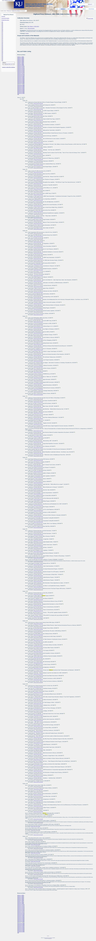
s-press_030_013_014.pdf (35, 826)
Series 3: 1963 (21, 58)
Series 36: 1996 (21, 93)
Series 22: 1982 (21, 78)
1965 (2, 26)
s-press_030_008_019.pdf (38, 510)
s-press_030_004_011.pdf (38, 200)
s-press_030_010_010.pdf (38, 619)
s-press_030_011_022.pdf (38, 679)
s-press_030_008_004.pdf (38, 468)
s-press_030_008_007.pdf (38, 477)
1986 (2, 49)
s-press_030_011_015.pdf (38, 662)
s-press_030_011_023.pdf (38, 682)
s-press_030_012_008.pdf (38, 706)
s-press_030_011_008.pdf (38, 643)
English (27, 33)
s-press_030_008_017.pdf (38, 505)
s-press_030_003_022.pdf (38, 159)
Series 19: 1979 (21, 75)
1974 (2, 36)
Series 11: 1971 (21, 67)
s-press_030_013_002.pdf (38, 789)
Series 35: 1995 (21, 92)
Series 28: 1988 (21, 84)
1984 (2, 47)
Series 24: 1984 (21, 80)
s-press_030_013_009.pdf (38, 808)
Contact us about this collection (8, 67)
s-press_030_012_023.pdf (38, 748)
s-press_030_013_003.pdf (38, 792)
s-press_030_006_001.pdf (38, 319)
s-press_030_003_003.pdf (38, 109)
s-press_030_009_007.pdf (38, 548)
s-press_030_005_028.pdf (38, 306)
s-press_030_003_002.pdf (38, 106)
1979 (2, 41)
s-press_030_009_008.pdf (38, 551)
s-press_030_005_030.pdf (38, 311)
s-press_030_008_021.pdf (38, 516)
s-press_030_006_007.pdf (38, 335)
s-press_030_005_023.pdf (38, 292)
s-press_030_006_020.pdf (38, 372)
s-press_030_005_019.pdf (38, 283)
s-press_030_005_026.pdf (38, 300)
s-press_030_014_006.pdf (38, 857)
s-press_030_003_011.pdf (38, 128)
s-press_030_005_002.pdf (38, 236)
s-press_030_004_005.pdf (38, 183)
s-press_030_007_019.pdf (38, 450)
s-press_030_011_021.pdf (38, 676)
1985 (2, 48)
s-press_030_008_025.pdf (38, 527)
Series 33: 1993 (21, 90)
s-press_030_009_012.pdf (38, 564)
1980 (2, 42)
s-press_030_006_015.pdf (38, 358)
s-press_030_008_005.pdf (38, 471)
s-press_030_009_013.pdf (38, 567)
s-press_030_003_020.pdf (38, 153)
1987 (2, 50)
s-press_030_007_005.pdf (38, 410)
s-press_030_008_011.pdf (38, 488)
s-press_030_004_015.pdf (38, 208)
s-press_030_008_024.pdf (38, 524)
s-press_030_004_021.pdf (38, 226)
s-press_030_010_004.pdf (38, 602)
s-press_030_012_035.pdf (38, 782)
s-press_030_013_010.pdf (38, 811)
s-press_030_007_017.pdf (38, 444)
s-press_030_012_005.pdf (38, 698)
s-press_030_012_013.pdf (38, 723)
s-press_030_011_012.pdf (38, 654)
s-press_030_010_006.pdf (38, 608)
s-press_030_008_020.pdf (38, 513)
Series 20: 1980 (21, 76)
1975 (2, 37)
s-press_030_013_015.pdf (35, 830)
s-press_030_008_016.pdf (38, 502)
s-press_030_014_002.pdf (35, 844)
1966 (2, 27)
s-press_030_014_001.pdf (38, 840)
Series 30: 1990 (21, 87)
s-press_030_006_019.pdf (38, 369)
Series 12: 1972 (21, 68)
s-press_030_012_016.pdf (38, 731)
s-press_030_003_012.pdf (38, 139)
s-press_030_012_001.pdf (38, 686)
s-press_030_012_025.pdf (38, 751)
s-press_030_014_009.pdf (38, 870)
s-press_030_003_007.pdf (38, 120)
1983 (2, 46)
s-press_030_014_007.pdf (35, 861)
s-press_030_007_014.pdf (38, 436)
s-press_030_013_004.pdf (38, 794)
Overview (3, 16)
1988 (2, 51)
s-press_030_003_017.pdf (38, 145)
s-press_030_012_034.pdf (38, 779)
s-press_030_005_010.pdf (38, 258)
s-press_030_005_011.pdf (38, 261)
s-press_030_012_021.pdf (38, 742)
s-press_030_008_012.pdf (38, 491)
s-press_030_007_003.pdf (38, 404)
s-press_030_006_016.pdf (38, 361)
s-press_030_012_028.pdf (38, 762)
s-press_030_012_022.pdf (38, 745)
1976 (2, 38)
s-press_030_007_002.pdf (38, 401)
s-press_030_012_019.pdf (38, 740)
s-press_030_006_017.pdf (38, 363)
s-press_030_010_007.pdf (38, 610)
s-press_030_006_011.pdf (38, 347)
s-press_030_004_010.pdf (38, 197)
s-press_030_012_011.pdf (38, 717)
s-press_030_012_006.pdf (38, 700)
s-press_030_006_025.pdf (38, 386)
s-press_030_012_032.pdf (38, 773)
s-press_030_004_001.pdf (38, 172)
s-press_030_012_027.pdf (38, 759)
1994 (2, 58)
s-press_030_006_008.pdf (38, 338)
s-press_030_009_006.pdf (38, 545)
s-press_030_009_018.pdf (38, 581)
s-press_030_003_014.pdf (38, 134)
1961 (2, 21)
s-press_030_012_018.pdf (38, 737)
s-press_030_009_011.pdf (38, 561)
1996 (2, 60)
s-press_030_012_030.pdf (38, 768)
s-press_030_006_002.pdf (38, 321)
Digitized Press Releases (16, 10)
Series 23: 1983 (21, 79)
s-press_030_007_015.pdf (38, 439)
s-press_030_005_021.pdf (38, 289)
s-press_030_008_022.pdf (38, 519)
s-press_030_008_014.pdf (38, 496)
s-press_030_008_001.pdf (38, 460)
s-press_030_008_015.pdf (38, 499)
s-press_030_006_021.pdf (38, 375)
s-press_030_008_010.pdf (38, 485)
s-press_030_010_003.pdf (38, 599)
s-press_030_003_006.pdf (38, 117)
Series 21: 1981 (21, 77)
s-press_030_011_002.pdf (38, 626)
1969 (2, 30)
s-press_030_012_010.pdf (38, 714)
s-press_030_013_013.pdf (38, 822)
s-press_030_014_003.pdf (38, 848)
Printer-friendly (90, 18)
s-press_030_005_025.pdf (38, 297)
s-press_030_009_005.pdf (38, 543)
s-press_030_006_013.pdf (38, 352)
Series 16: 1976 (21, 72)
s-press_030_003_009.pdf (38, 125)
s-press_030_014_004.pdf (35, 853)
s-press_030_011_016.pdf (38, 665)
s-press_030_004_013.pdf (38, 205)
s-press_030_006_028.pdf (38, 394)
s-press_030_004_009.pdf (38, 194)
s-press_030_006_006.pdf (38, 333)
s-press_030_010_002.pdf (38, 596)
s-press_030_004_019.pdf (38, 220)
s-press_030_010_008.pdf (38, 613)
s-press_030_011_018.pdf (38, 671)
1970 (2, 31)
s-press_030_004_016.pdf (38, 211)
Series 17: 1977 (21, 73)
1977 (2, 39)
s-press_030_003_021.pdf (38, 156)
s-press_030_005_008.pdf (38, 253)
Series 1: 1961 (21, 56)
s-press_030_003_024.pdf (38, 165)
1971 (2, 32)
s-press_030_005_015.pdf (38, 272)
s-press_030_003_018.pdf (38, 148)
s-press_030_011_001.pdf (38, 623)
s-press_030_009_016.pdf (38, 575)
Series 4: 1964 (21, 59)
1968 (2, 29)
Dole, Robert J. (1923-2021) (33, 26)
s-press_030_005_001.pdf (38, 233)
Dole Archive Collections (48, 937)
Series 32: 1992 (21, 89)
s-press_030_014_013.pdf (38, 887)
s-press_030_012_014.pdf (38, 726)
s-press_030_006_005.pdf (38, 330)
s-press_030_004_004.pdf (38, 180)
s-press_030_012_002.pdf (38, 689)
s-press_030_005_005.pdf (38, 244)
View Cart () (11, 0)
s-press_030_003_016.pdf (38, 142)
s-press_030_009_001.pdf (38, 531)
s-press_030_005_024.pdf (38, 295)
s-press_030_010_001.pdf (38, 594)
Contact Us (6, 0)
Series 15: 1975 (21, 71)
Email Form (50, 938)
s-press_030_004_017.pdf (38, 214)
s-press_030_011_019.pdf (38, 674)
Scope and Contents (5, 18)
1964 (2, 25)
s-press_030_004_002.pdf (38, 175)
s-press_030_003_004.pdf (38, 111)
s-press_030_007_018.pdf (38, 447)
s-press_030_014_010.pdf (38, 874)
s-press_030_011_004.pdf (38, 632)
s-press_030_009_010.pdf (38, 558)
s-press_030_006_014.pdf (38, 355)
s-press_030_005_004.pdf (38, 241)
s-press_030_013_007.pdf (38, 803)
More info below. (31, 28)
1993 (2, 57)
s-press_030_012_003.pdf (38, 692)
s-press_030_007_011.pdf (38, 427)
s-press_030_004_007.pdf (38, 189)
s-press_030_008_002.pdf (38, 463)
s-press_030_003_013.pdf (38, 131)
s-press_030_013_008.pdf (38, 806)
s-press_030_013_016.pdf (38, 834)
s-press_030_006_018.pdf (38, 366)
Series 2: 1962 (21, 57)
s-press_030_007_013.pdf (38, 433)
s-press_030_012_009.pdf (38, 709)
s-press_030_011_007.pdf (38, 640)
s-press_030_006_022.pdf (38, 377)
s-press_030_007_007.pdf (38, 415)
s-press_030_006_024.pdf (38, 383)
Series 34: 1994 (21, 91)
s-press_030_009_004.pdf (38, 537)
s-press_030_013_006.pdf (38, 800)
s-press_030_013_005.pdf (38, 797)
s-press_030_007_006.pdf (38, 413)
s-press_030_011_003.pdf (38, 629)
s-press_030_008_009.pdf (38, 482)
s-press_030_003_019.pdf (38, 151)
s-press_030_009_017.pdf (38, 578)
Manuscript (9, 10)
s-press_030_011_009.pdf (38, 646)
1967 (2, 28)
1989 (2, 52)
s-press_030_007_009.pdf (38, 421)
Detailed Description (5, 20)
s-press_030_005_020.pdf (38, 286)
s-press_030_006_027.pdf (38, 391)
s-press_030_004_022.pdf (38, 229)
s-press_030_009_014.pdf (38, 570)
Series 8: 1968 (21, 64)
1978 (2, 40)
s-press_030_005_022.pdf (38, 314)
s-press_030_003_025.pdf (38, 167)
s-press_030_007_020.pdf (38, 453)
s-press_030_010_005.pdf (38, 605)
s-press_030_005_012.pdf (38, 264)
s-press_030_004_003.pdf (38, 177)
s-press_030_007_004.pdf (38, 407)
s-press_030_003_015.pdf (38, 137)
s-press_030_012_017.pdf (38, 734)
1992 (2, 56)
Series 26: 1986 (21, 82)
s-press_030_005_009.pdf (38, 255)
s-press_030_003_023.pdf (38, 162)
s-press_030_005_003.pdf (38, 239)
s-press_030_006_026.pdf (38, 389)
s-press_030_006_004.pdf (38, 327)
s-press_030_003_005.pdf (38, 114)
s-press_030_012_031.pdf (38, 770)
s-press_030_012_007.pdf (38, 703)
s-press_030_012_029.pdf (38, 765)
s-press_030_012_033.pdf (38, 776)
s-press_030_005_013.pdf (38, 267)
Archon (5, 10)
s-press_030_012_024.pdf (38, 754)
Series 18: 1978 (21, 74)
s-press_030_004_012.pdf (38, 203)
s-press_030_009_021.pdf (38, 589)
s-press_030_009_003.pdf (38, 534)
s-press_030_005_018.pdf (38, 281)
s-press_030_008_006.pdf (38, 474)
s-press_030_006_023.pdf (38, 380)
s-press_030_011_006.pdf (38, 637)
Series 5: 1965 (21, 60)
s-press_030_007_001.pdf (38, 399)
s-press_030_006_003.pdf (38, 324)
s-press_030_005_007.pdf (38, 250)
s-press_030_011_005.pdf (38, 634)
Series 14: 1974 (21, 70)
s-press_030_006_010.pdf (38, 344)
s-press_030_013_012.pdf (38, 819)
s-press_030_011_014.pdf (38, 660)
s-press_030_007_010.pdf (38, 424)
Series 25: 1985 (21, 81)
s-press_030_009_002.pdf (38, 540)
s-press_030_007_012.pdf (38, 430)
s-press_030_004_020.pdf (38, 223)
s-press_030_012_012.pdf (38, 720)
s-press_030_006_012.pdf (38, 349)
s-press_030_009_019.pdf (38, 584)
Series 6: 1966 (21, 62)
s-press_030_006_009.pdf (38, 341)
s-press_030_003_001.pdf (38, 103)
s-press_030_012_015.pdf (38, 728)
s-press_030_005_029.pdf (38, 309)
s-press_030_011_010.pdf (38, 648)
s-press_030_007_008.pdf (38, 418)
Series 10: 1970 (21, 66)
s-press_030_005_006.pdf (38, 247)
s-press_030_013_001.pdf (38, 786)
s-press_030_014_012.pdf (38, 883)
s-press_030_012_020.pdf (38, 712)
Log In (3, 0)
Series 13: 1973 (21, 69)
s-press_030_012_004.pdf (38, 695)
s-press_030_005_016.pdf (38, 275)
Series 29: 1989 (21, 85)
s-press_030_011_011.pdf (38, 651)
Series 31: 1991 (21, 88)
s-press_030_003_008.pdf (38, 123)
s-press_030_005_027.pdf (38, 303)
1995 (2, 59)
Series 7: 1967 (21, 63)
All (18, 94)
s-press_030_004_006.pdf (38, 186)
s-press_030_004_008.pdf (38, 191)
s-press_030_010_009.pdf (38, 616)
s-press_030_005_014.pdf (38, 269)
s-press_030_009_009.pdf (38, 554)
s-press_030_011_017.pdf (38, 668)
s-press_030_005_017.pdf (38, 278)
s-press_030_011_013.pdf (38, 657)
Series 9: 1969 (21, 65)
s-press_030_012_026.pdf (38, 756)
